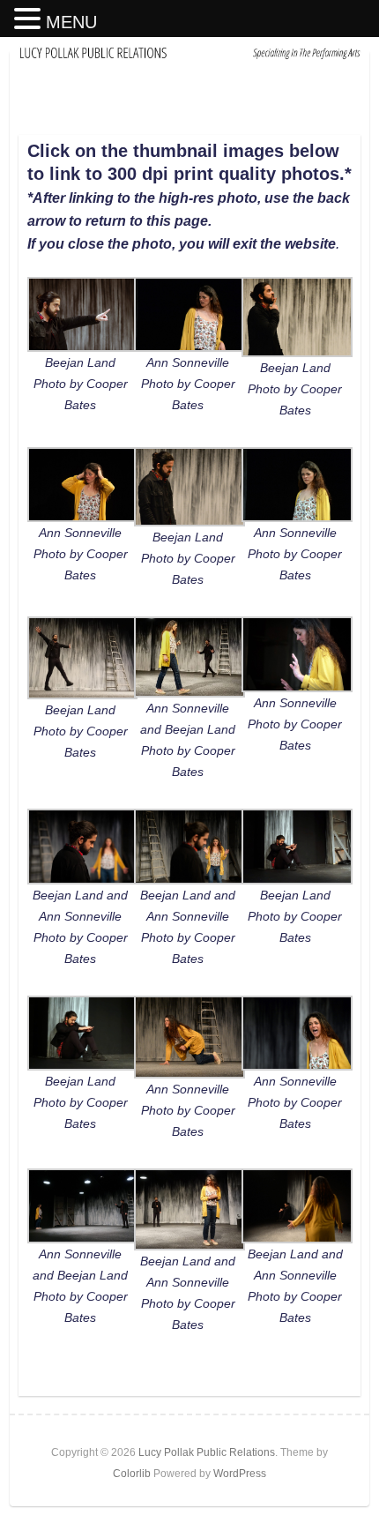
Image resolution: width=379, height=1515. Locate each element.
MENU (71, 22)
